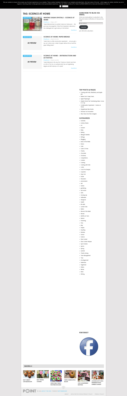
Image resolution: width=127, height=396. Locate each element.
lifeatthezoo (47, 22)
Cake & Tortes (84, 148)
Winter (82, 269)
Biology (83, 137)
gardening (83, 188)
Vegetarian (83, 264)
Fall (81, 183)
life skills (83, 204)
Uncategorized (84, 260)
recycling (83, 230)
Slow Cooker (84, 239)
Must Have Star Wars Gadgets (89, 114)
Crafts (82, 167)
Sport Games (84, 244)
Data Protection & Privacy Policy (82, 394)
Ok (60, 6)
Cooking (83, 162)
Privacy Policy (99, 394)
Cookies (83, 160)
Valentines (83, 262)
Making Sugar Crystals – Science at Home (59, 19)
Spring (82, 248)
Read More (74, 30)
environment (84, 181)
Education (83, 178)
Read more (65, 6)
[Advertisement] (92, 60)
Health (82, 202)
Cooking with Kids (85, 165)
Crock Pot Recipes (85, 169)
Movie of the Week (86, 211)
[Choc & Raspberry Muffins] (84, 375)
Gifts (82, 192)
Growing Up (84, 195)
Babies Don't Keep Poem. (87, 96)
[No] (125, 4)
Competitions (84, 158)
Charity (82, 151)
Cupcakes (83, 172)
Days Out (83, 174)
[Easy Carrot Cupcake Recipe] (29, 374)
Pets (82, 223)
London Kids (84, 206)
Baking (82, 132)
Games (82, 185)
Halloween (83, 197)
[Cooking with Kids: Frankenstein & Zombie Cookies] (98, 374)
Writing (82, 274)
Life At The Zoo (46, 391)
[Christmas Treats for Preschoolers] (56, 375)
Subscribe (83, 27)
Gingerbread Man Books (87, 109)
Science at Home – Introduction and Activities (60, 57)
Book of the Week (85, 141)
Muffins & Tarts (85, 216)
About (67, 394)
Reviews (83, 232)
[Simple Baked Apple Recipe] (70, 374)
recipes (82, 227)
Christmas (83, 155)
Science (83, 237)
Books (82, 144)
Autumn (83, 127)
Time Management (86, 255)
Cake (82, 146)
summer (83, 251)
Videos (82, 267)
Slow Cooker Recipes (86, 241)
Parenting (83, 220)
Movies (82, 213)
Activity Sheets (84, 123)
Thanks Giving (84, 253)
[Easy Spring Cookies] (43, 374)
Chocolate (83, 153)
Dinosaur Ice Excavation (87, 111)
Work (82, 271)
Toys (82, 257)
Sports (82, 246)
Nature (82, 218)
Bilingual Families (85, 134)
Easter (82, 176)
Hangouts (83, 199)
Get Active (83, 190)
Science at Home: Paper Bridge (57, 37)
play (82, 225)
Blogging (83, 139)
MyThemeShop (62, 391)
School (82, 234)
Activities (83, 120)
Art (81, 125)
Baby (82, 130)
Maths (82, 209)
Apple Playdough (85, 98)
